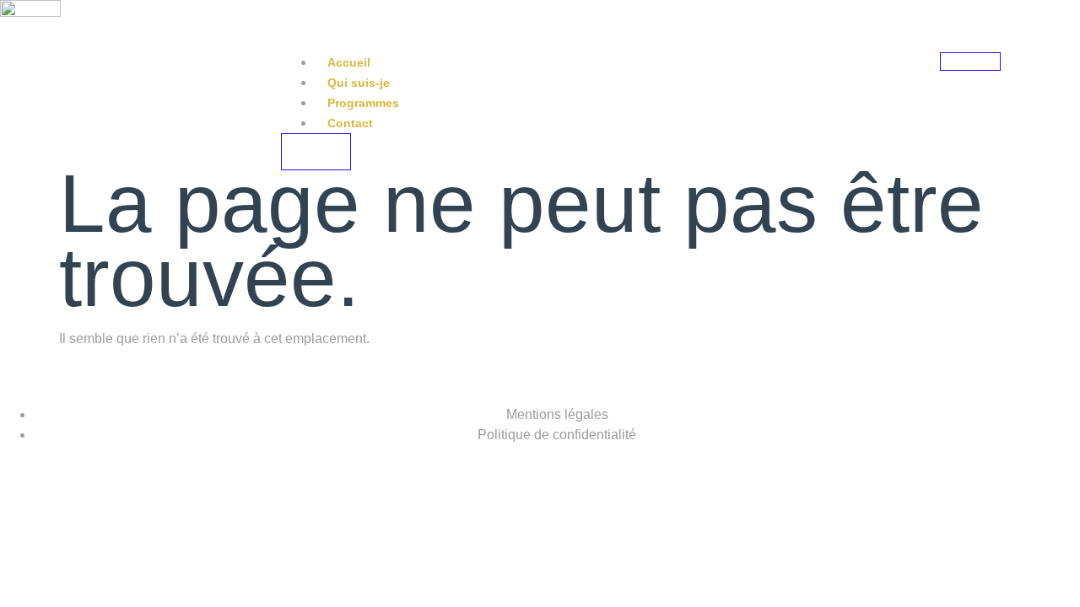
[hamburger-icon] (970, 61)
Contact (350, 123)
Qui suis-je (358, 82)
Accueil (348, 62)
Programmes (363, 103)
